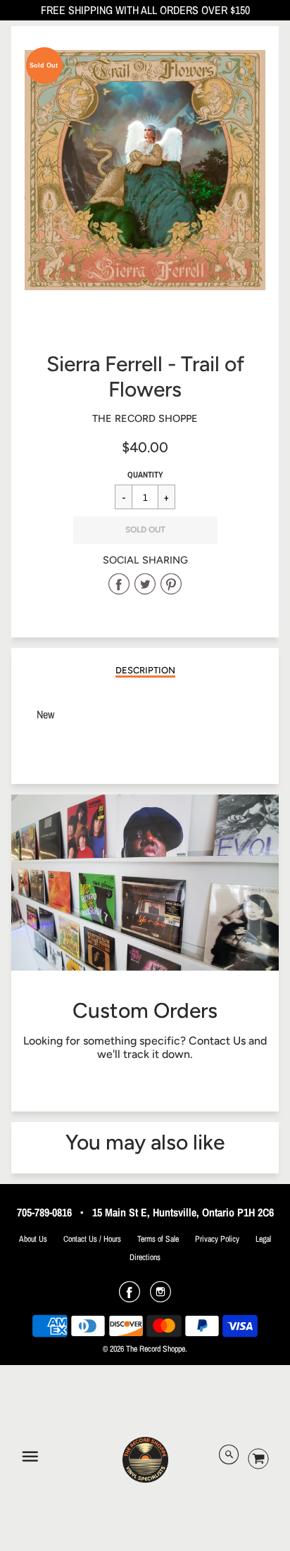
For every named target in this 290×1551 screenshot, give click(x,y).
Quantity (145, 474)
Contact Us (217, 1040)
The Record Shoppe (145, 418)
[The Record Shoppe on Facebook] (129, 1296)
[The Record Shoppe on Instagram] (160, 1296)
